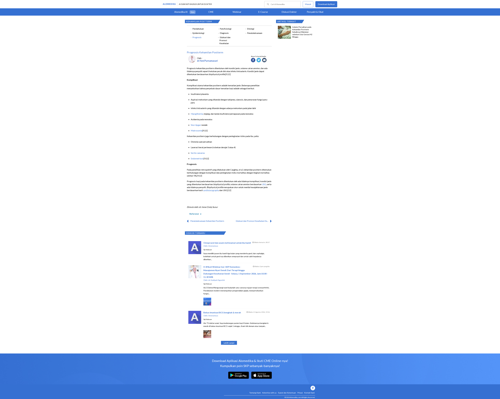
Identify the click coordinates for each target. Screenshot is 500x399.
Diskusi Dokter (289, 11)
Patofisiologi (225, 28)
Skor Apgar (196, 125)
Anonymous (213, 246)
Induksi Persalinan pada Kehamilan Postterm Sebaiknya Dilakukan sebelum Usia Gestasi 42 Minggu (302, 32)
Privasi (300, 393)
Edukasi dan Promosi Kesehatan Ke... (252, 221)
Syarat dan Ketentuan (287, 393)
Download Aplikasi (326, 4)
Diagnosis (224, 33)
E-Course (263, 11)
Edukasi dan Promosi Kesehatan (224, 40)
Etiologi (250, 28)
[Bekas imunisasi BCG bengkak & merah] (194, 323)
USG (264, 184)
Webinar (237, 11)
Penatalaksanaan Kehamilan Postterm (207, 221)
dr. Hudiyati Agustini (216, 280)
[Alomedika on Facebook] (269, 388)
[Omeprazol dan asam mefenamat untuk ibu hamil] (194, 253)
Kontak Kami (309, 393)
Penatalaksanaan (254, 33)
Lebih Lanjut (229, 343)
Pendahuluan (198, 28)
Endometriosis (197, 158)
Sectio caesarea (198, 153)
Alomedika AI (181, 11)
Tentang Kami (255, 393)
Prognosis (196, 37)
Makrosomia (196, 130)
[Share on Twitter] (259, 60)
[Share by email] (264, 60)
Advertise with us (269, 393)
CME (211, 11)
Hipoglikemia (197, 113)
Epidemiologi (198, 33)
